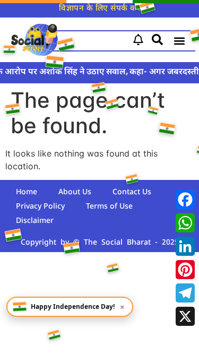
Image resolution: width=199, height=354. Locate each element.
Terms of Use (109, 207)
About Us (74, 192)
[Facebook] (185, 199)
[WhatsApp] (185, 223)
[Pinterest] (185, 269)
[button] (179, 41)
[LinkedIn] (185, 246)
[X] (185, 316)
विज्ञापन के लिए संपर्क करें (99, 9)
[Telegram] (185, 293)
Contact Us (132, 192)
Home (26, 192)
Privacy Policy (40, 207)
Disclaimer (35, 221)
